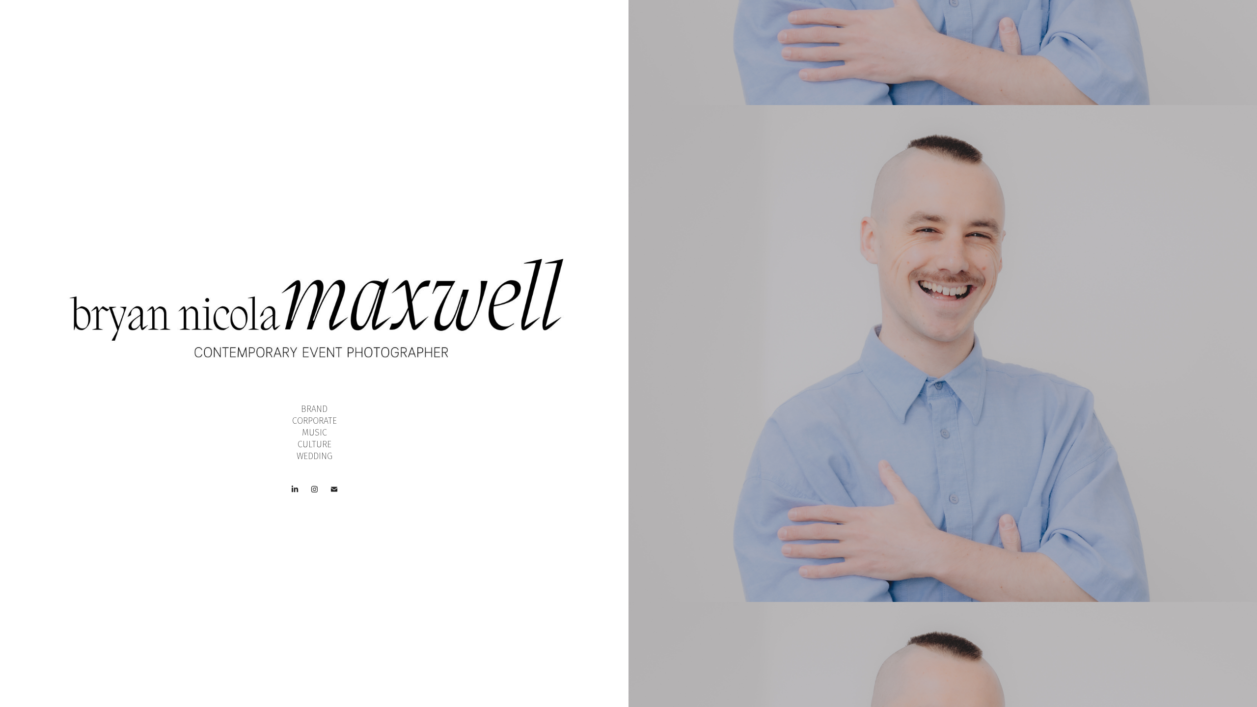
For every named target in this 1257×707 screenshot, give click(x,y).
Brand (314, 409)
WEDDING (314, 456)
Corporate (314, 421)
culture (314, 444)
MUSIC (314, 432)
